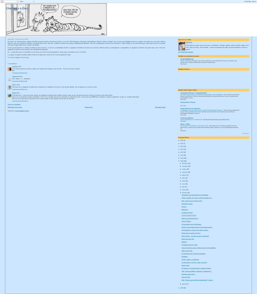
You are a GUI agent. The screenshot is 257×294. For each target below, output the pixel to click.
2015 (182, 143)
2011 (182, 155)
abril (183, 187)
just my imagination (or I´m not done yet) (191, 119)
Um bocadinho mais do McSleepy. (191, 224)
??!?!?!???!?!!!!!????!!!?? (189, 215)
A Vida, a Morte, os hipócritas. (190, 259)
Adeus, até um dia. (187, 251)
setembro (185, 172)
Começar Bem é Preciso (187, 102)
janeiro (184, 284)
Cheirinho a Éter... (18, 8)
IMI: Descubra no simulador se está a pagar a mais (194, 125)
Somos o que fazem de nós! (190, 218)
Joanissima (15, 76)
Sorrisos (184, 206)
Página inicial (88, 107)
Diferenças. (185, 209)
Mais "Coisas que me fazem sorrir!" (192, 201)
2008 (182, 288)
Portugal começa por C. (188, 274)
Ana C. (14, 84)
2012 (182, 152)
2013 (182, 149)
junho (184, 181)
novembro (185, 166)
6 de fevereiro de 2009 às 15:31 (19, 89)
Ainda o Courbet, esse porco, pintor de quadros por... (197, 198)
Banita (14, 93)
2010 (182, 158)
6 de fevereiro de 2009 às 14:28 (19, 81)
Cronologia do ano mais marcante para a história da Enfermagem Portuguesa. (201, 110)
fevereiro (184, 192)
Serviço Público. (186, 221)
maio (183, 184)
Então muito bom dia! (188, 239)
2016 (182, 140)
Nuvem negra (185, 265)
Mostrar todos (245, 133)
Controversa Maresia (186, 118)
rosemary (15, 66)
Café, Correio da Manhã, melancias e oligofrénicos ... (197, 271)
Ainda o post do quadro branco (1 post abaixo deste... (197, 227)
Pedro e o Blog (185, 124)
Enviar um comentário (14, 104)
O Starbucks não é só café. (190, 245)
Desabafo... (185, 256)
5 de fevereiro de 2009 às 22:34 (19, 72)
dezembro (185, 163)
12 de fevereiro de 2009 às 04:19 (20, 100)
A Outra (182, 61)
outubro (184, 169)
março (184, 190)
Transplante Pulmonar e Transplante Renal (193, 93)
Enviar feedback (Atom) (22, 111)
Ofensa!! (184, 242)
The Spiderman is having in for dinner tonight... (195, 230)
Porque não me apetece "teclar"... (191, 233)
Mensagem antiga (160, 107)
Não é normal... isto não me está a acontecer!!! (195, 236)
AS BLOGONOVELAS (187, 59)
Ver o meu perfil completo (185, 52)
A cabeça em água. (187, 212)
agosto (184, 175)
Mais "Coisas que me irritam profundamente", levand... (197, 280)
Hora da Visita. (186, 277)
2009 (182, 161)
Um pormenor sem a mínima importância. (194, 253)
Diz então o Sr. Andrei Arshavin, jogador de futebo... (197, 268)
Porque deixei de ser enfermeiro (190, 108)
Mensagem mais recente (15, 107)
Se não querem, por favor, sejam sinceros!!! (194, 262)
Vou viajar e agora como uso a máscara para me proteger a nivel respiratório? (201, 94)
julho (183, 178)
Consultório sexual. (187, 204)
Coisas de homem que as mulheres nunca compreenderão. (199, 248)
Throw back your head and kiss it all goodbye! (195, 195)
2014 (182, 146)
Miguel (190, 42)
